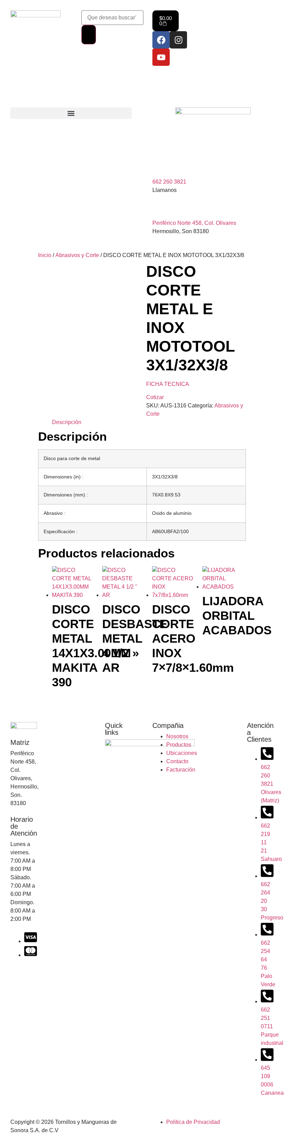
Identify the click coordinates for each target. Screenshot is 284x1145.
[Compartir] (246, 7)
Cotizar (155, 397)
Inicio (44, 255)
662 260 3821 (169, 182)
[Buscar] (88, 34)
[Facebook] (161, 40)
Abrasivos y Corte (77, 255)
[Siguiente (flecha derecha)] (272, 572)
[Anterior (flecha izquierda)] (12, 572)
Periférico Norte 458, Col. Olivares (194, 223)
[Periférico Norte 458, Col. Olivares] (161, 208)
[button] (71, 113)
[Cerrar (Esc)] (261, 7)
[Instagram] (178, 40)
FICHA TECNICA (167, 384)
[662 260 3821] (161, 166)
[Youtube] (161, 57)
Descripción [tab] (66, 422)
